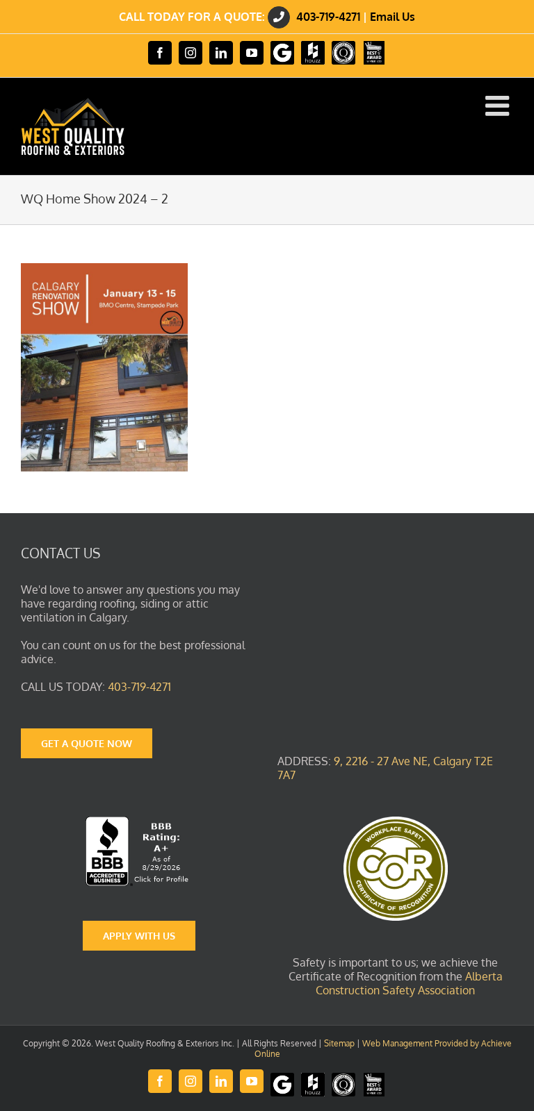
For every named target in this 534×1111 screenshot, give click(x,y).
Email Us (392, 17)
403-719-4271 (328, 17)
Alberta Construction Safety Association (409, 983)
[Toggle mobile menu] (499, 105)
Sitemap (339, 1043)
